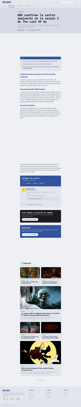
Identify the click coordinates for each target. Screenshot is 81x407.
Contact (48, 395)
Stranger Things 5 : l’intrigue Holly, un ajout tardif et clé (29, 282)
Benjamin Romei (20, 30)
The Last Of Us (39, 204)
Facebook (28, 183)
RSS (4, 398)
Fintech (28, 5)
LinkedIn (35, 183)
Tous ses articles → (41, 195)
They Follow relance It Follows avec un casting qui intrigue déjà (30, 337)
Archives (65, 392)
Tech (4, 5)
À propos (48, 397)
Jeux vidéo (20, 5)
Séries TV (31, 204)
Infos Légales (49, 392)
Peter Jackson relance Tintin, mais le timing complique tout (37, 369)
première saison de (28, 108)
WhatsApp (42, 183)
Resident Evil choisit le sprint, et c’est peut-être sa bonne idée (50, 282)
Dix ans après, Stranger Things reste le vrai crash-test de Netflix (50, 337)
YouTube (12, 398)
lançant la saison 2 (52, 170)
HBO (27, 204)
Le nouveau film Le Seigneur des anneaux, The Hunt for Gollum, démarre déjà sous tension (40, 314)
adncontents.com (13, 405)
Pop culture (11, 5)
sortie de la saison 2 (31, 79)
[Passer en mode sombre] (77, 2)
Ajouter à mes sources (30, 219)
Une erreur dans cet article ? (35, 198)
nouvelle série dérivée (25, 101)
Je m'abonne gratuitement (31, 234)
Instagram (18, 398)
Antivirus (65, 395)
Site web (34, 195)
